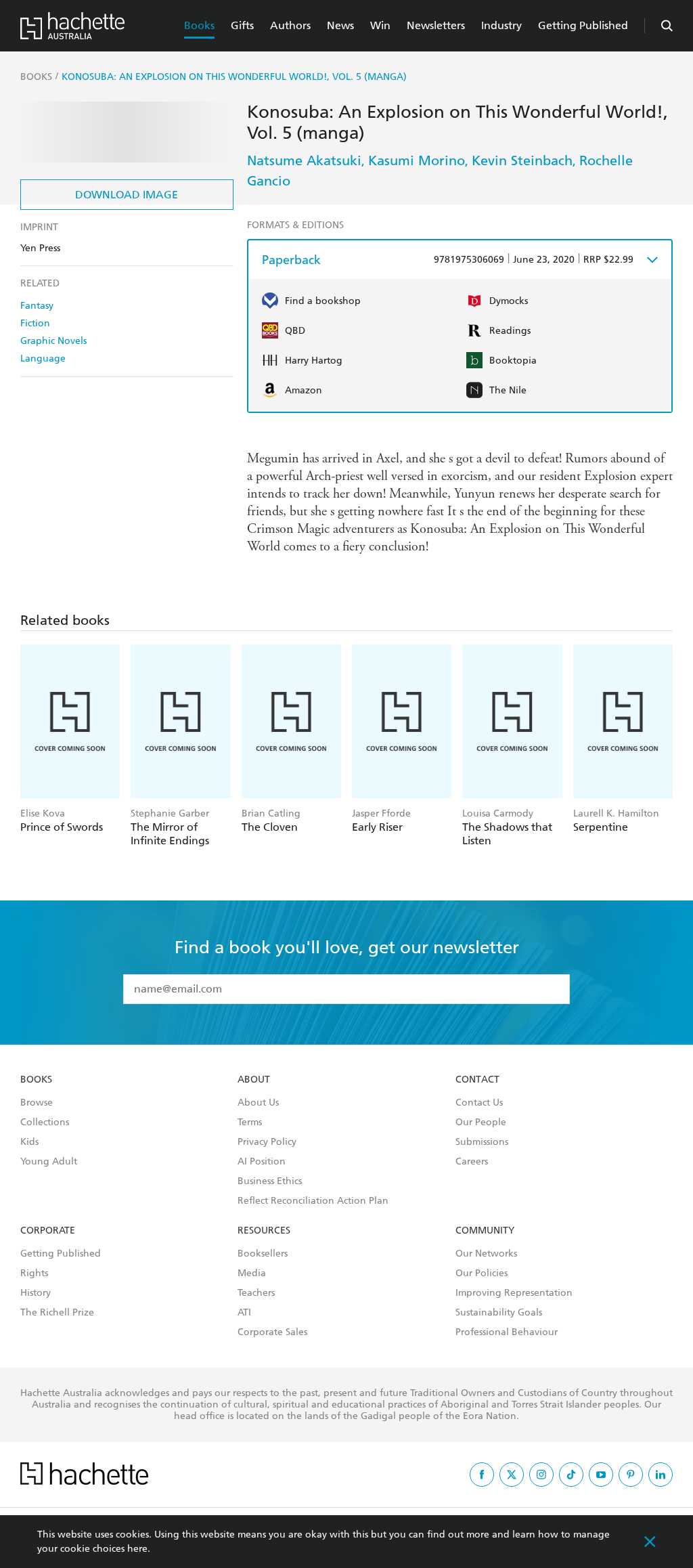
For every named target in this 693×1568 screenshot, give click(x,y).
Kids (29, 1142)
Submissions (481, 1142)
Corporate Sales (272, 1332)
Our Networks (486, 1254)
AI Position (262, 1162)
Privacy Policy (267, 1142)
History (35, 1293)
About (254, 1080)
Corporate (47, 1231)
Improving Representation (514, 1293)
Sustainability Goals (498, 1312)
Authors (290, 25)
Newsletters (436, 25)
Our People (480, 1122)
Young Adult (48, 1162)
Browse (36, 1103)
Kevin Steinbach (522, 160)
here (137, 1548)
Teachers (256, 1293)
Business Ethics (270, 1181)
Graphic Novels (53, 341)
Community (484, 1231)
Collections (44, 1122)
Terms (250, 1122)
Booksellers (263, 1254)
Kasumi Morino (416, 160)
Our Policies (481, 1273)
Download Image (126, 194)
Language (43, 358)
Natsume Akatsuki (304, 160)
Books (199, 25)
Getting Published (583, 25)
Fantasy (36, 305)
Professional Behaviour (506, 1332)
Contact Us (479, 1103)
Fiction (35, 323)
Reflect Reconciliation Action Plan (313, 1201)
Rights (34, 1273)
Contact (477, 1080)
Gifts (242, 25)
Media (252, 1273)
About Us (258, 1103)
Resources (264, 1231)
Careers (471, 1162)
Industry (501, 25)
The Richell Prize (57, 1312)
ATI (244, 1312)
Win (380, 25)
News (340, 25)
